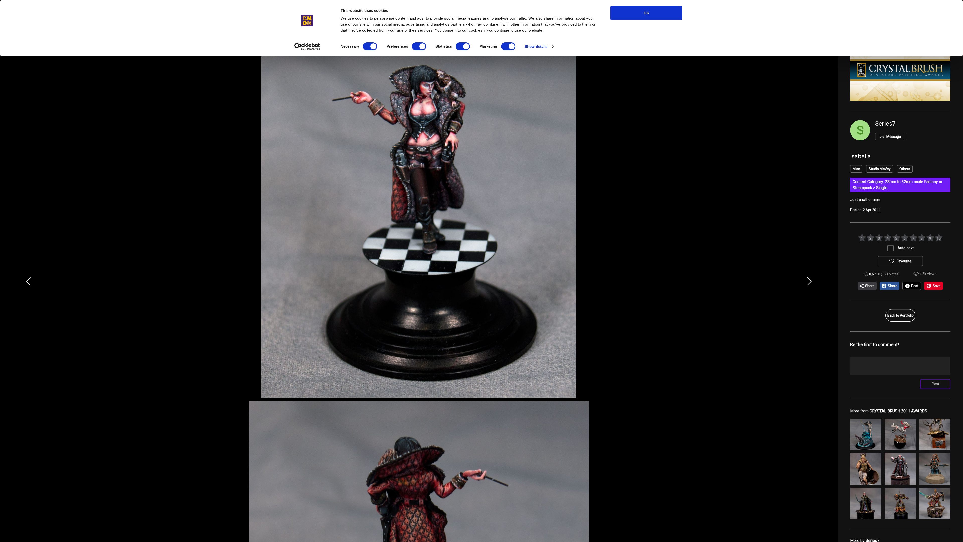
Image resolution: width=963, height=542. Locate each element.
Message (893, 136)
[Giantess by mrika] (934, 468)
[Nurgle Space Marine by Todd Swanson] (900, 503)
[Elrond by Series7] (865, 503)
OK (646, 13)
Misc (856, 169)
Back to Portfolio (900, 315)
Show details (536, 46)
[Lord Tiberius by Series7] (900, 468)
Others (904, 169)
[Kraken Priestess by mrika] (865, 434)
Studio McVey (880, 169)
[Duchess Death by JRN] (900, 434)
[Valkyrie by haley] (865, 468)
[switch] (419, 46)
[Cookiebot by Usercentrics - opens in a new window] (307, 46)
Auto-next (906, 248)
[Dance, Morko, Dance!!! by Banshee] (934, 434)
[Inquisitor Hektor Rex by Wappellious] (934, 503)
